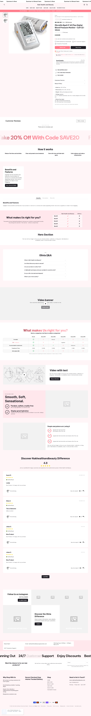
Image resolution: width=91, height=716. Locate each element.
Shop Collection (55, 378)
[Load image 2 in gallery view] (5, 20)
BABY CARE (49, 682)
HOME (48, 680)
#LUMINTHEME (23, 600)
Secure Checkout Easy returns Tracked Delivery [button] (34, 678)
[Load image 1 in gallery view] (5, 15)
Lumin (35, 706)
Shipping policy (62, 706)
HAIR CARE (49, 686)
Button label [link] (45, 307)
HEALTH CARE (50, 687)
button (38, 623)
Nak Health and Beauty (17, 706)
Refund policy (43, 706)
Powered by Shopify (24, 706)
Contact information (70, 706)
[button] (4, 4)
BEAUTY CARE (50, 684)
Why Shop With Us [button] (9, 677)
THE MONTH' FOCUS (51, 689)
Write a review (81, 121)
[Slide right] (84, 60)
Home (56, 15)
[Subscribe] (87, 662)
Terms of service (56, 706)
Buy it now (78, 47)
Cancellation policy (78, 706)
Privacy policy (49, 706)
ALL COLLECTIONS (11, 185)
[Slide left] (82, 60)
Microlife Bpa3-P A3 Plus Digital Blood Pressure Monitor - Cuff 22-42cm (69, 16)
